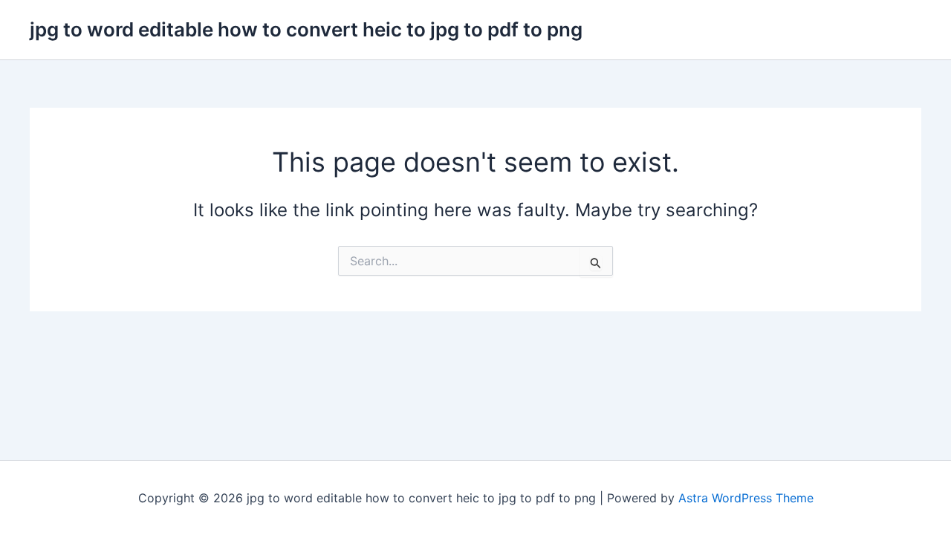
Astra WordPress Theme (746, 497)
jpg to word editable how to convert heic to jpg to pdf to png (306, 29)
